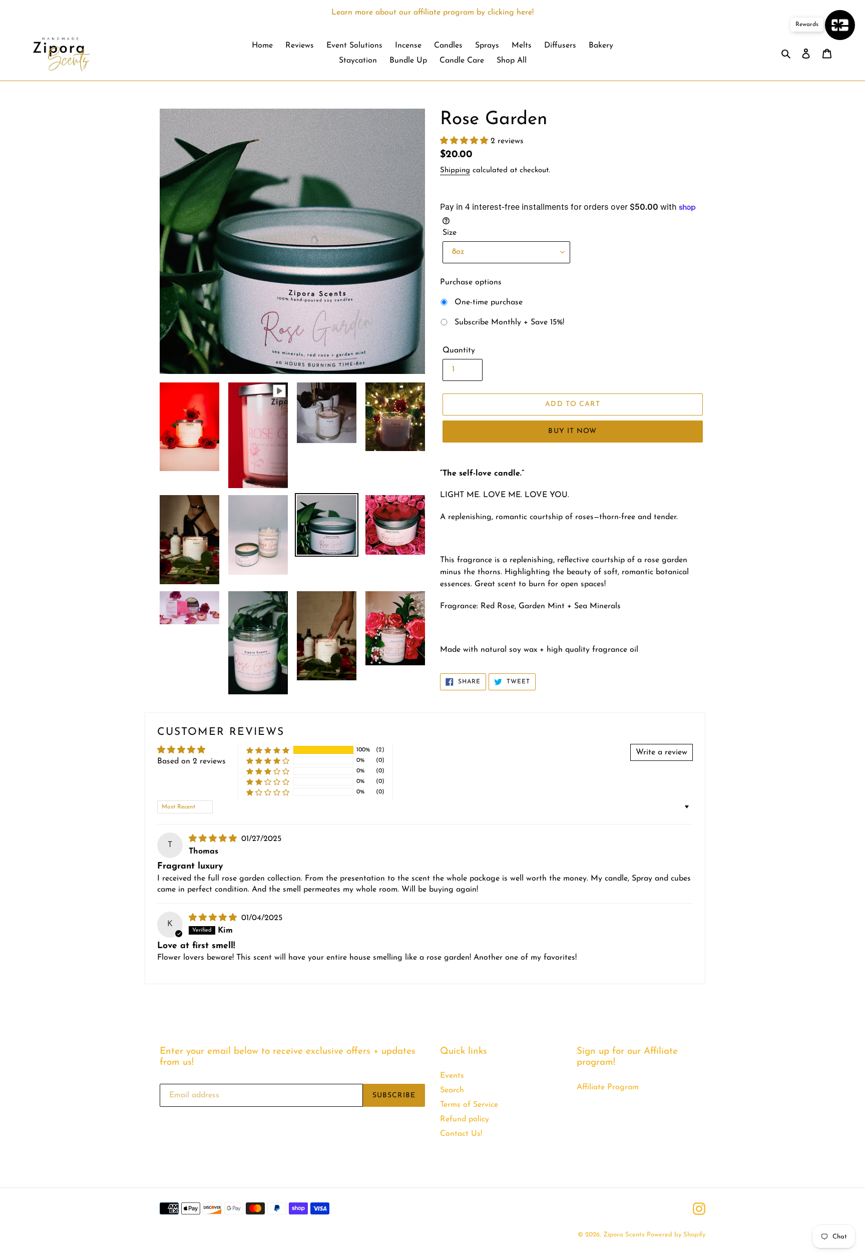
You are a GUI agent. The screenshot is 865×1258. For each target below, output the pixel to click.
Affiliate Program (608, 1087)
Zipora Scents (623, 1234)
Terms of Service (469, 1105)
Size (450, 233)
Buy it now (572, 431)
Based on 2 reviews (191, 761)
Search (452, 1090)
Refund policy (464, 1119)
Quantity (459, 350)
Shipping (455, 170)
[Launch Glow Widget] (840, 25)
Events (452, 1076)
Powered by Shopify (676, 1234)
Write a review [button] (661, 752)
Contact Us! (461, 1134)
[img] (214, 839)
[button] (465, 141)
